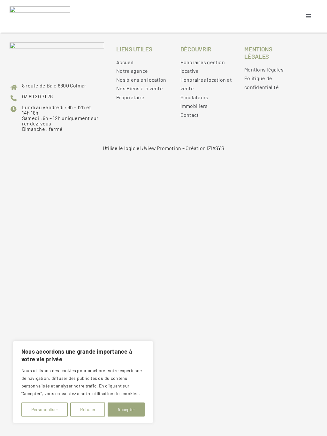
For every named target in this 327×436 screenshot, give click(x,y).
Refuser (87, 409)
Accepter (126, 409)
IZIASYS (215, 148)
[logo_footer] (40, 9)
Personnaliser (44, 409)
